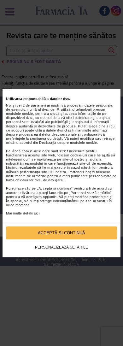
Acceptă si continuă (61, 233)
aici (36, 213)
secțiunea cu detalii (46, 138)
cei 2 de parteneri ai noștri (39, 105)
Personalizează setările (61, 247)
